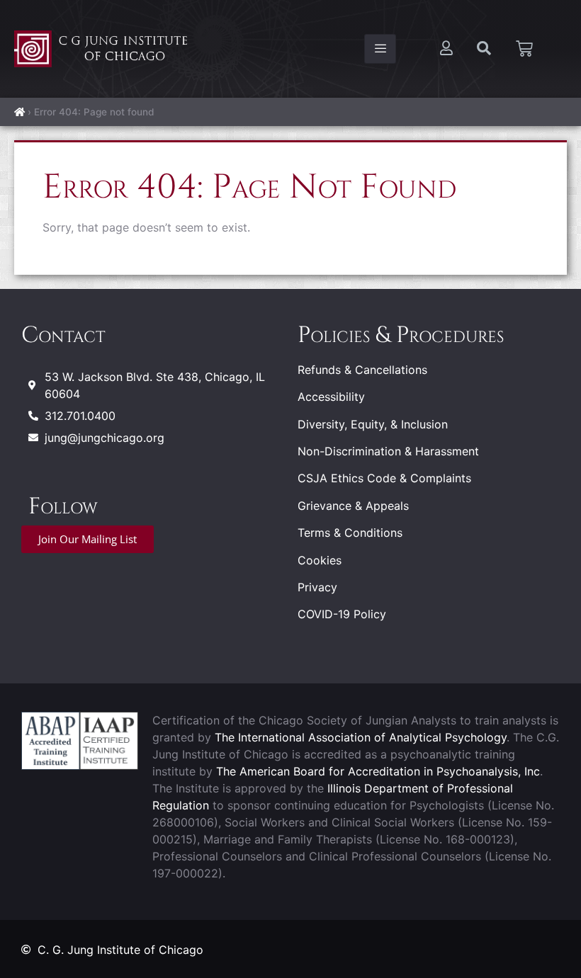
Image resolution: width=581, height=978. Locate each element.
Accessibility (331, 397)
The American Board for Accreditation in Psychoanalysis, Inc (378, 771)
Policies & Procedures (401, 335)
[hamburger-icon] (380, 49)
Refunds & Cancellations (362, 370)
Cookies (320, 560)
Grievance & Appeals (353, 506)
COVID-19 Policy (342, 614)
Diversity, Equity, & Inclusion (373, 424)
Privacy (317, 587)
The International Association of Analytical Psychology (361, 737)
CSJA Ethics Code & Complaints (384, 478)
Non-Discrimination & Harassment (388, 451)
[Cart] (524, 49)
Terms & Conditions (350, 532)
